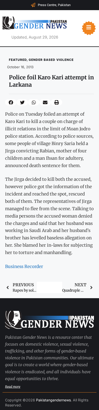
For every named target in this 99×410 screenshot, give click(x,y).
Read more (12, 386)
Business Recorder (24, 266)
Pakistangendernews (53, 400)
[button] (10, 102)
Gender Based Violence (51, 60)
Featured (18, 60)
